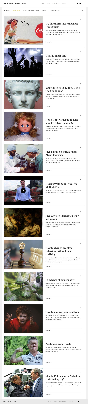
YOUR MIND (16, 10)
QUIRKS (44, 10)
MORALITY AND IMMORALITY (31, 10)
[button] (48, 4)
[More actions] (81, 19)
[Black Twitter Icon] (80, 3)
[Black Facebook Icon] (78, 3)
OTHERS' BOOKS (54, 10)
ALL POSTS (7, 10)
